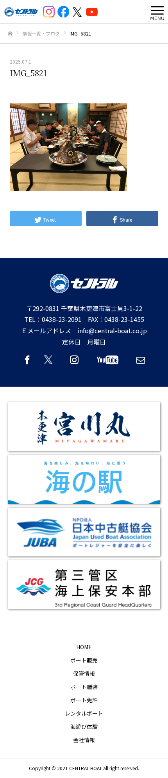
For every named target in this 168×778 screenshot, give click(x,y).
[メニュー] (155, 11)
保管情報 (84, 673)
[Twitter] (51, 363)
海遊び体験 (84, 726)
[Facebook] (27, 363)
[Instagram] (74, 363)
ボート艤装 (84, 687)
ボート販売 (84, 660)
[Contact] (140, 363)
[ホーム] (10, 33)
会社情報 (84, 740)
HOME (84, 647)
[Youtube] (107, 363)
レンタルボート (84, 713)
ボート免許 (84, 700)
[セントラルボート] (21, 12)
